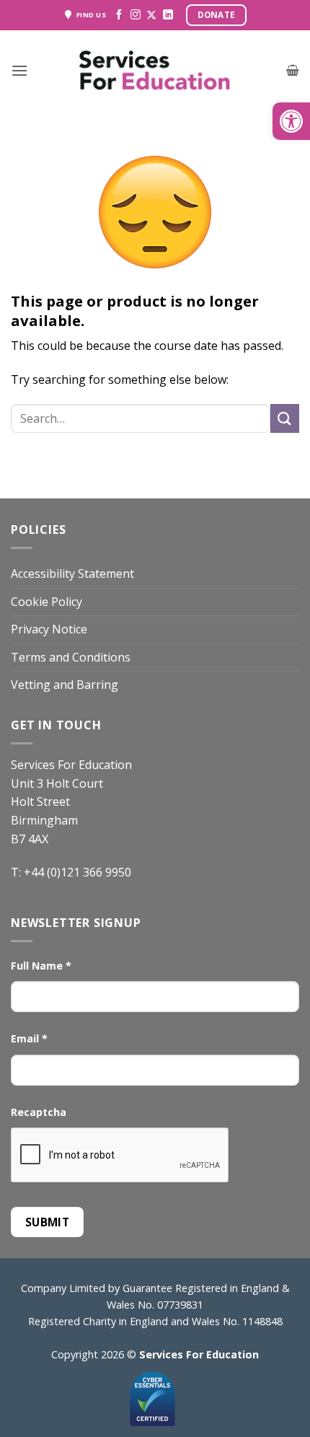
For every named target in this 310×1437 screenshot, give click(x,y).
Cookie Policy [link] (46, 602)
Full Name (41, 965)
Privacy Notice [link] (49, 629)
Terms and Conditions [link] (70, 657)
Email (29, 1038)
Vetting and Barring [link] (64, 685)
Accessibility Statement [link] (72, 573)
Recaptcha (38, 1112)
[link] (291, 121)
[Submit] (284, 418)
